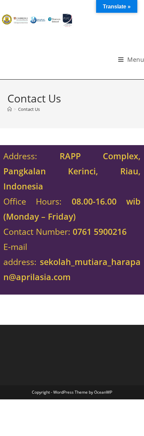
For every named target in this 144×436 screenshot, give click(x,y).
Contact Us (29, 109)
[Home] (9, 109)
